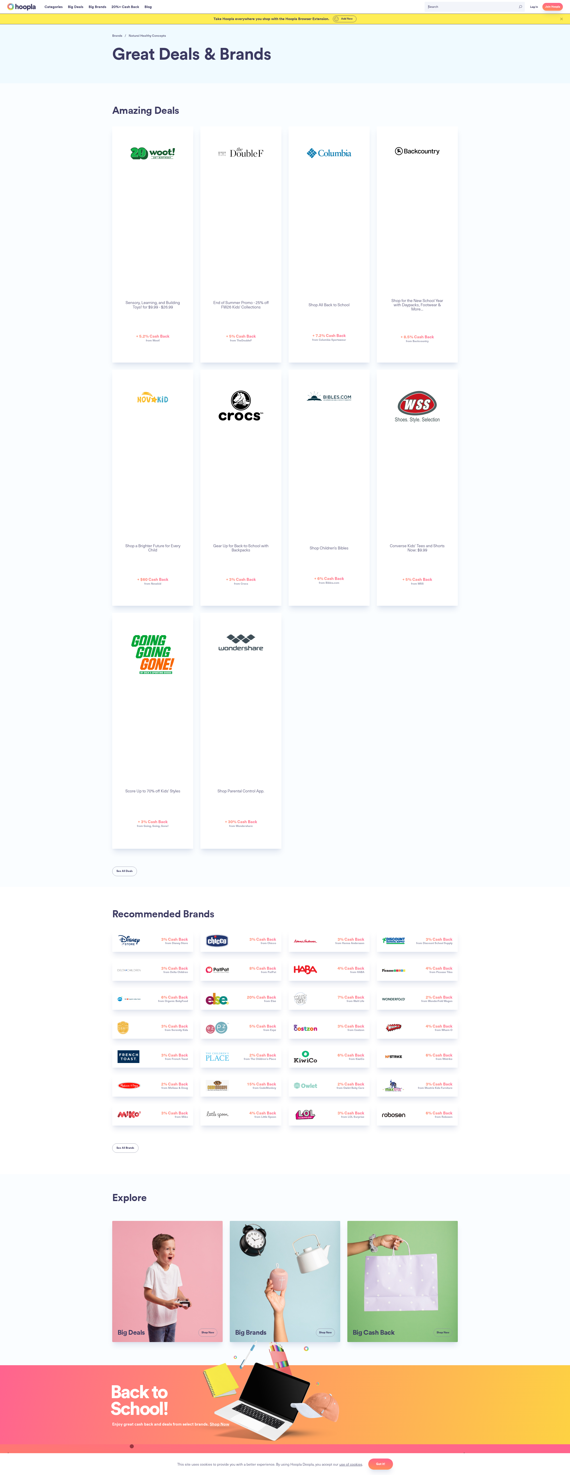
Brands (117, 35)
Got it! (380, 1464)
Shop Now (219, 1424)
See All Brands (125, 1148)
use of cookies (350, 1464)
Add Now (346, 19)
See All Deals (124, 871)
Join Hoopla (552, 7)
